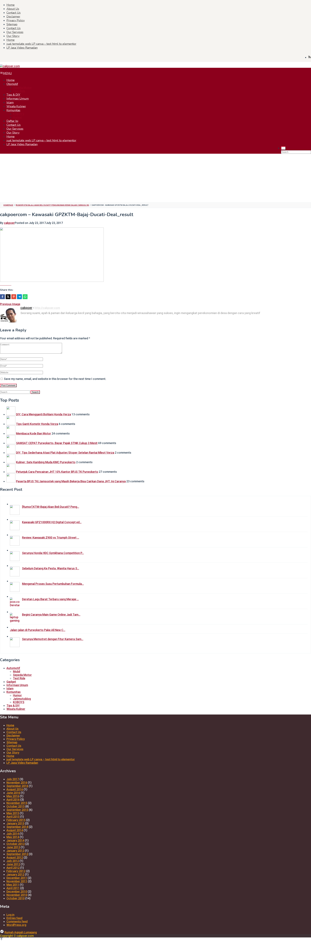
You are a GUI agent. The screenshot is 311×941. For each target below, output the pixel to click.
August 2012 (14, 857)
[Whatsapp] (25, 296)
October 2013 (15, 844)
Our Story (12, 752)
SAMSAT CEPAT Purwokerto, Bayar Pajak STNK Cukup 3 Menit (57, 443)
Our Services (14, 749)
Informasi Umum (17, 685)
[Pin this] (13, 296)
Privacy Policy (15, 739)
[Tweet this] (8, 296)
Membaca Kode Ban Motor (33, 433)
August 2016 (14, 789)
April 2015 (13, 816)
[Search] (283, 148)
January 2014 (15, 840)
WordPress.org (16, 925)
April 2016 (13, 799)
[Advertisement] (155, 176)
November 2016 (16, 782)
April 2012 (13, 867)
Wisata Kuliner (15, 709)
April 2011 (13, 888)
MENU (7, 73)
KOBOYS (18, 702)
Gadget (11, 681)
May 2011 (12, 884)
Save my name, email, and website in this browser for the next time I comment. (55, 379)
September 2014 (17, 826)
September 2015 (17, 809)
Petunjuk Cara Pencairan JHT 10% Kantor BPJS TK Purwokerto (57, 471)
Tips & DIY (13, 705)
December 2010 (16, 891)
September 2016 (17, 786)
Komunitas (13, 692)
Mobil (16, 671)
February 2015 (15, 820)
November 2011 (16, 881)
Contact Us (13, 732)
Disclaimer (13, 735)
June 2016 (13, 792)
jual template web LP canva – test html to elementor (40, 759)
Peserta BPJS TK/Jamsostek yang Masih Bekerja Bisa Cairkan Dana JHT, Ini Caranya (71, 481)
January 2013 (15, 850)
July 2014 (12, 833)
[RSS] (309, 57)
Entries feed (14, 918)
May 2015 (12, 813)
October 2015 (15, 806)
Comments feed (17, 921)
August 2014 (14, 830)
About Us (12, 728)
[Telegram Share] (19, 296)
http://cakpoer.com (47, 308)
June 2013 (13, 847)
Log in (10, 914)
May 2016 (12, 796)
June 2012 (13, 864)
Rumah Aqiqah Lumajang (21, 932)
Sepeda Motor (22, 675)
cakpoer (26, 308)
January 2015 (15, 823)
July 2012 (12, 861)
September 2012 (17, 854)
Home (10, 725)
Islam (9, 688)
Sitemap (11, 742)
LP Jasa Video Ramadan (22, 762)
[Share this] (2, 296)
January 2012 (15, 874)
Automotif (13, 668)
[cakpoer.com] (10, 66)
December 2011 (16, 878)
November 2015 (16, 803)
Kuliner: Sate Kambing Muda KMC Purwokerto (45, 462)
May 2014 (12, 837)
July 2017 (12, 779)
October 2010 (15, 898)
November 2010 (16, 895)
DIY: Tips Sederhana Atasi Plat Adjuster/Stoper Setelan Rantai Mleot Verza (65, 452)
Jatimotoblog (22, 698)
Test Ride (19, 678)
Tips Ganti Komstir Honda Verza (37, 424)
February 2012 (15, 871)
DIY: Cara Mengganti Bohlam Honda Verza (43, 414)
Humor (17, 695)
